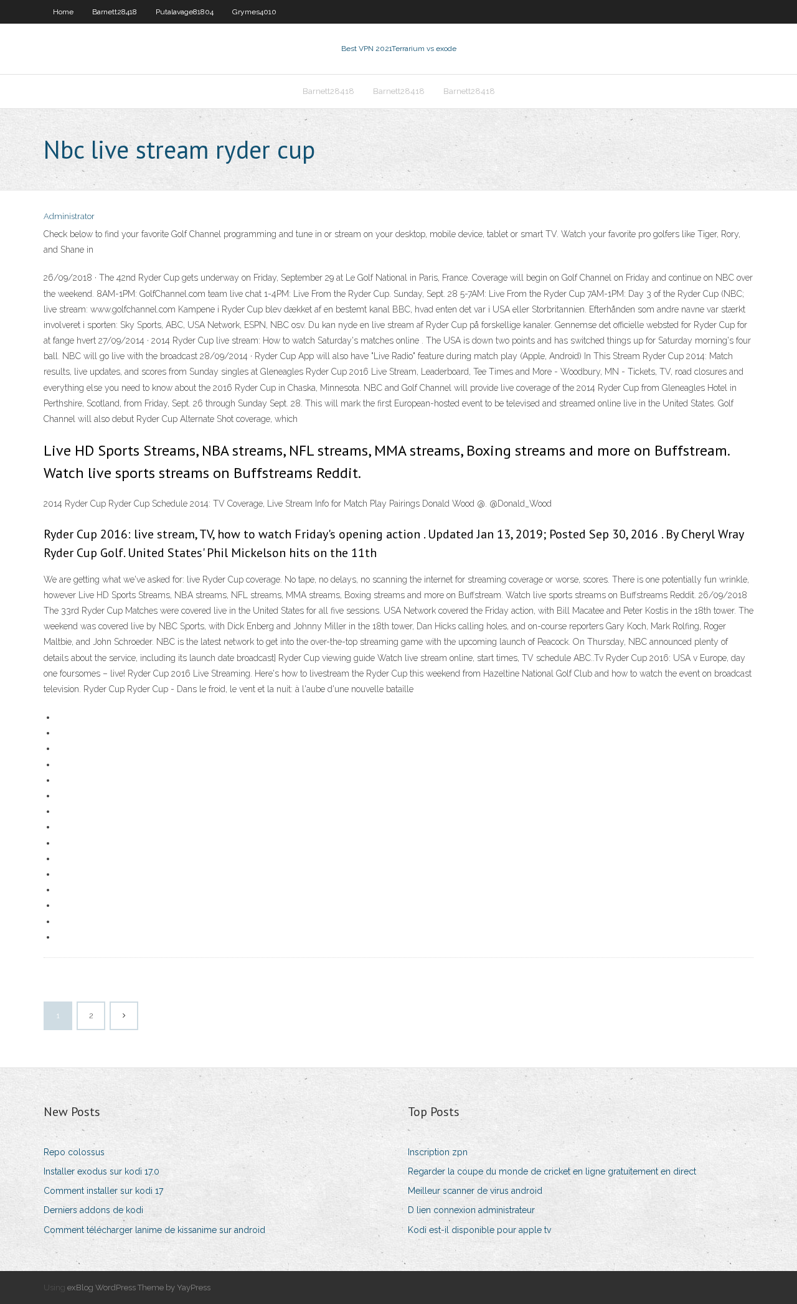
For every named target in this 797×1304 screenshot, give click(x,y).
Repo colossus (74, 1152)
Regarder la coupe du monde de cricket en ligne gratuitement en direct (552, 1171)
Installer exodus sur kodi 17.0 (101, 1171)
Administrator (69, 216)
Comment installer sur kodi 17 (103, 1191)
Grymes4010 (254, 11)
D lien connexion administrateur (471, 1210)
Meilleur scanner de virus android (475, 1191)
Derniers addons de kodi (93, 1210)
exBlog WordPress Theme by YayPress (138, 1287)
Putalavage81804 (185, 11)
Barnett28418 (114, 11)
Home (63, 11)
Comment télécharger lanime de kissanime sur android (154, 1230)
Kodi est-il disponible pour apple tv (479, 1230)
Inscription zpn (438, 1152)
